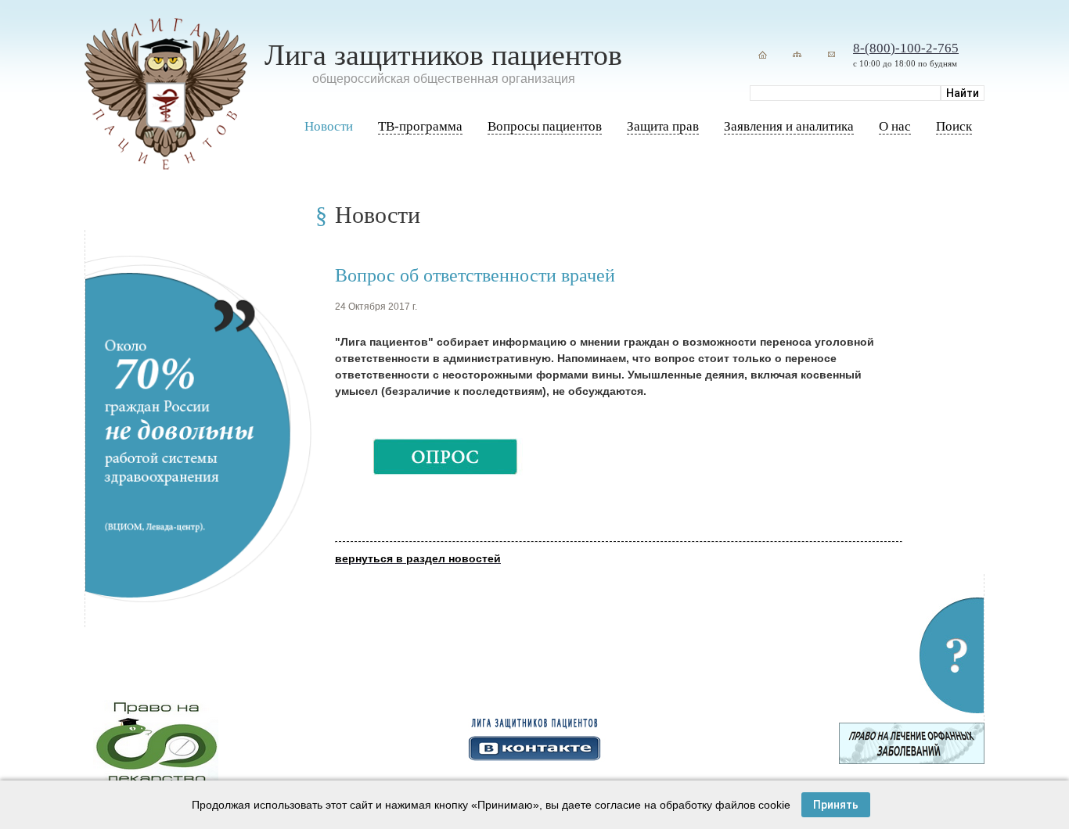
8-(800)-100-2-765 (906, 48)
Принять (835, 804)
